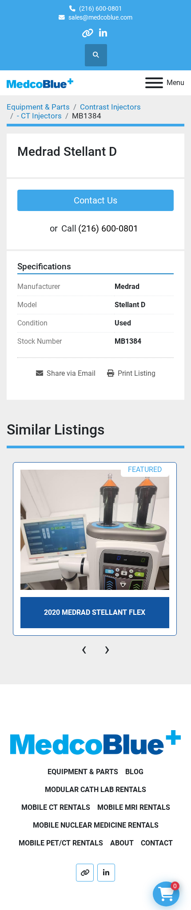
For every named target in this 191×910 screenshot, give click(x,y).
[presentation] (84, 649)
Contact (157, 843)
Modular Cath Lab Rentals (95, 789)
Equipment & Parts (83, 772)
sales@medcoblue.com (100, 17)
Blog (134, 772)
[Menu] (154, 82)
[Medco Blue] (95, 742)
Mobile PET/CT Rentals (61, 843)
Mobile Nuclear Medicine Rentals (96, 825)
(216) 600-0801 (100, 8)
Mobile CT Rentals (55, 807)
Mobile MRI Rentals (133, 807)
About (122, 843)
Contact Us (95, 200)
